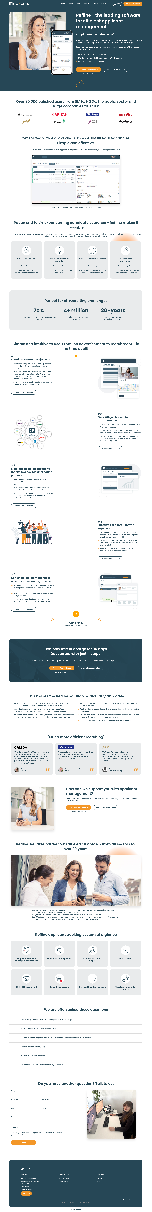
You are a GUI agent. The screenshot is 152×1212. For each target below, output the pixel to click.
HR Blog (99, 1181)
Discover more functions (23, 392)
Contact (95, 4)
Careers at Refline (64, 1181)
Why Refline (61, 4)
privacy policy (30, 1135)
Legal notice (64, 1202)
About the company (64, 1178)
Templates (100, 1178)
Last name (45, 1099)
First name (15, 1099)
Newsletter (62, 1184)
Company (14, 1091)
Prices (79, 4)
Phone (44, 1108)
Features (71, 4)
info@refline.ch (25, 1186)
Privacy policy (87, 1202)
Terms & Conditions (75, 1202)
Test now (26, 1193)
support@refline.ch (26, 1189)
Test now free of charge (133, 4)
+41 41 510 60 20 (25, 1184)
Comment (14, 1117)
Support (86, 4)
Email (13, 1108)
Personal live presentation (115, 69)
